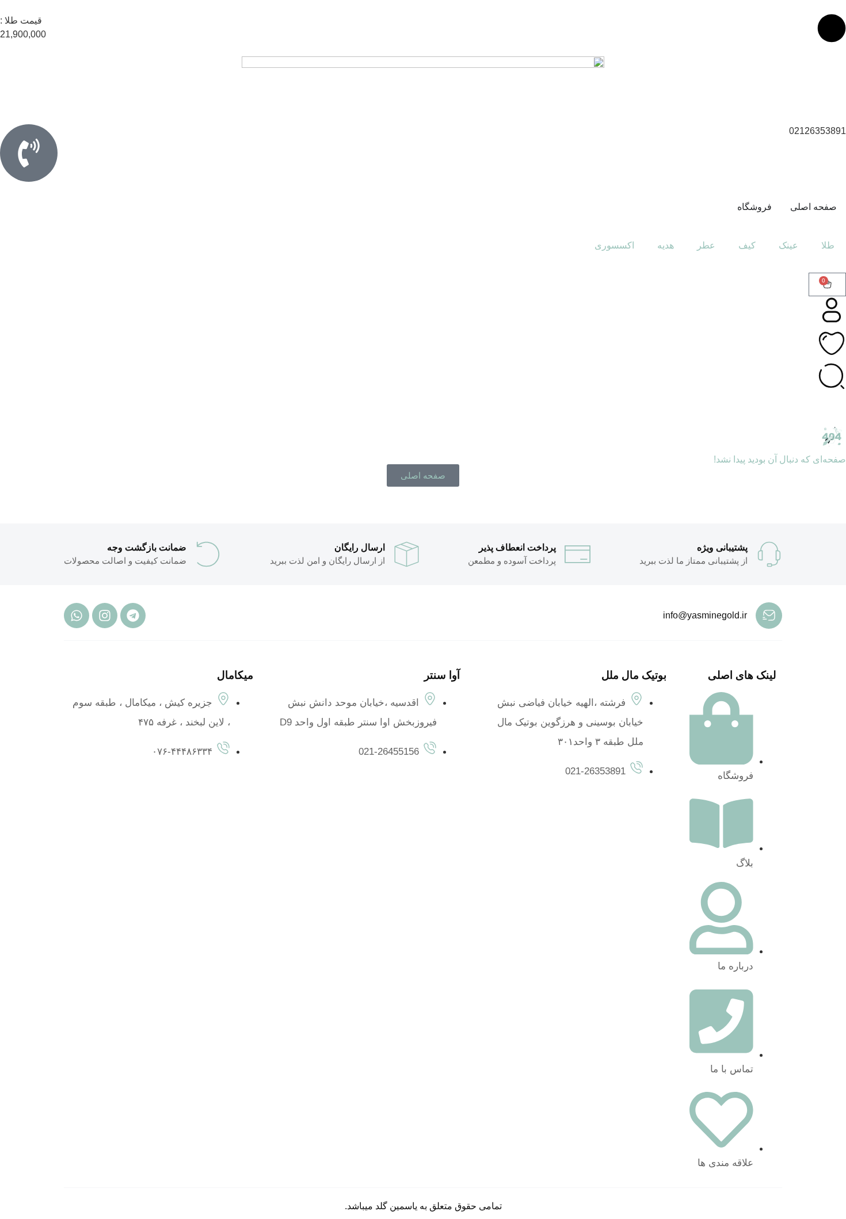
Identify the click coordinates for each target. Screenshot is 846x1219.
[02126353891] (29, 153)
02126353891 (817, 131)
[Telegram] (133, 615)
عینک (788, 245)
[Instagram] (104, 615)
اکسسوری (614, 245)
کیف (747, 245)
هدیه (665, 245)
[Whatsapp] (76, 615)
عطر (706, 245)
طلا (827, 245)
